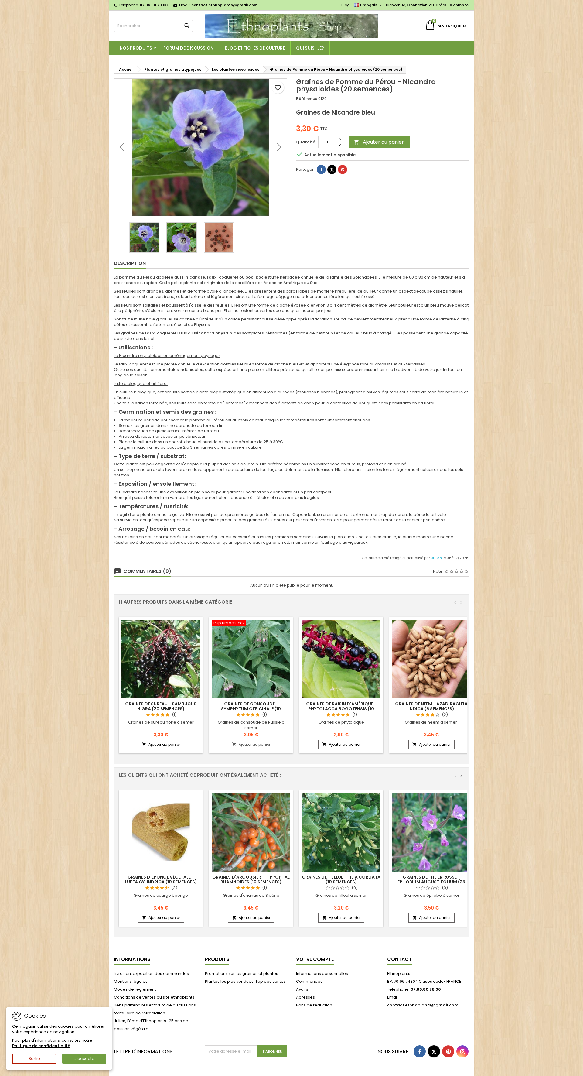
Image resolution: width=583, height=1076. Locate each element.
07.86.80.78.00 (154, 5)
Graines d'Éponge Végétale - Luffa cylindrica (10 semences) (161, 879)
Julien (437, 558)
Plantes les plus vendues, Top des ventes (245, 981)
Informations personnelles (322, 973)
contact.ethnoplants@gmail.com (224, 5)
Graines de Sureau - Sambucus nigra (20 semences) (160, 706)
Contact (399, 959)
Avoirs (302, 989)
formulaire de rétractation (139, 1013)
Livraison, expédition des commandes (151, 973)
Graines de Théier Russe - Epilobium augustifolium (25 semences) (431, 882)
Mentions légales (131, 981)
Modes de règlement (135, 989)
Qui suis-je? (310, 48)
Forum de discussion (188, 48)
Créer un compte (452, 5)
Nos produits (136, 48)
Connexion (417, 5)
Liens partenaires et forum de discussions (155, 1005)
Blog (345, 5)
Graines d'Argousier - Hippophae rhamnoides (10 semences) (251, 879)
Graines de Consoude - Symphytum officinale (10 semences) (251, 709)
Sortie (34, 1058)
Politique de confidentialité (41, 1046)
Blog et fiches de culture (255, 48)
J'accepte (84, 1058)
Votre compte (315, 959)
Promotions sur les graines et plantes (241, 973)
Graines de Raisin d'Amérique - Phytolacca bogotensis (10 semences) (341, 709)
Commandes (309, 981)
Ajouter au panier (379, 142)
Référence (306, 98)
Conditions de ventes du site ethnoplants (154, 997)
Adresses (305, 997)
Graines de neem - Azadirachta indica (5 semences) (431, 706)
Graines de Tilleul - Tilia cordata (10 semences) (341, 879)
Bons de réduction (314, 1005)
